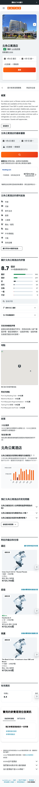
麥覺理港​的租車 (11, 731)
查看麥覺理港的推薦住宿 (29, 633)
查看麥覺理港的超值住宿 (29, 590)
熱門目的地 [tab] (21, 718)
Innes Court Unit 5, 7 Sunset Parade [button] (14, 572)
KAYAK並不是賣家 (10, 761)
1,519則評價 (15, 49)
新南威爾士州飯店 (9, 782)
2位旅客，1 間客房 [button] (11, 64)
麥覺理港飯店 (10, 734)
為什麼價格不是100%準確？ (14, 769)
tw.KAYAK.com (6, 780)
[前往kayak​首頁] (14, 8)
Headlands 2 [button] (6, 618)
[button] (36, 2)
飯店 (14, 780)
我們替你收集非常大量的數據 (14, 765)
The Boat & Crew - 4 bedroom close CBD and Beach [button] (18, 660)
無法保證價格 (29, 755)
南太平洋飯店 (22, 780)
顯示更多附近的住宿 (31, 546)
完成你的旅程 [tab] (9, 718)
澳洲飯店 (31, 780)
